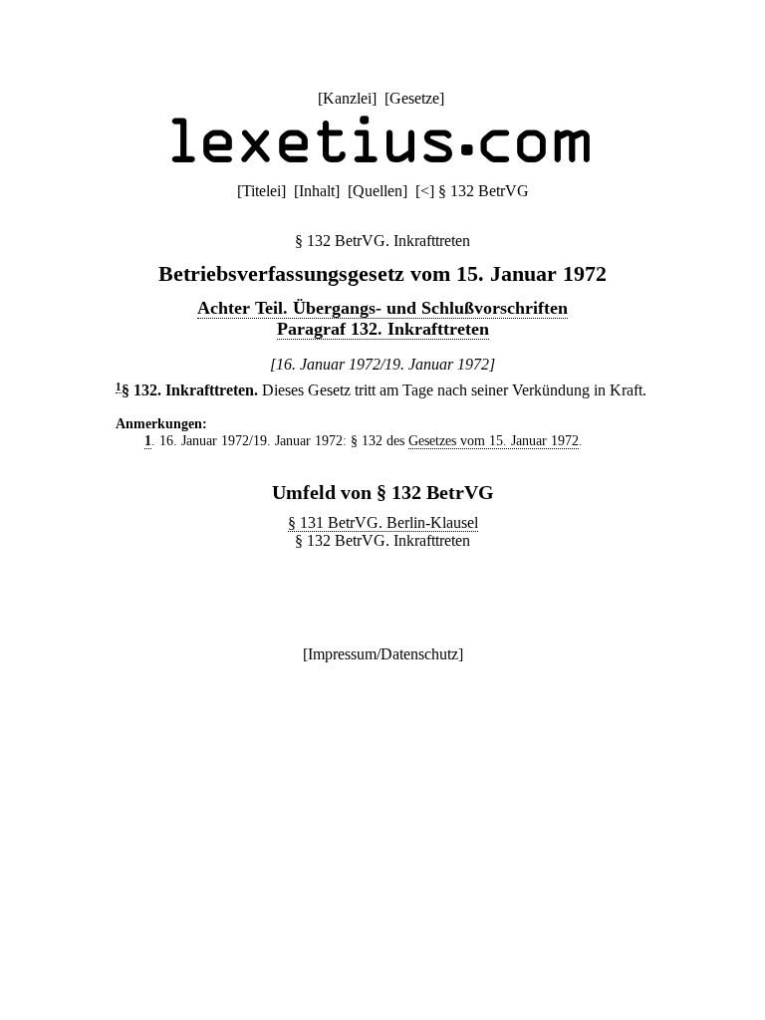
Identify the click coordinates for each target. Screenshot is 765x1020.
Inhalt (317, 190)
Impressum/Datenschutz (383, 653)
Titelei (261, 190)
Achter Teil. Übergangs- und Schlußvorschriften (382, 308)
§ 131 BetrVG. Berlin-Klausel (383, 522)
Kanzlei (347, 98)
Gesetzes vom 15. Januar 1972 (493, 440)
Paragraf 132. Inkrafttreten (383, 329)
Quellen (377, 190)
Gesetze (414, 98)
